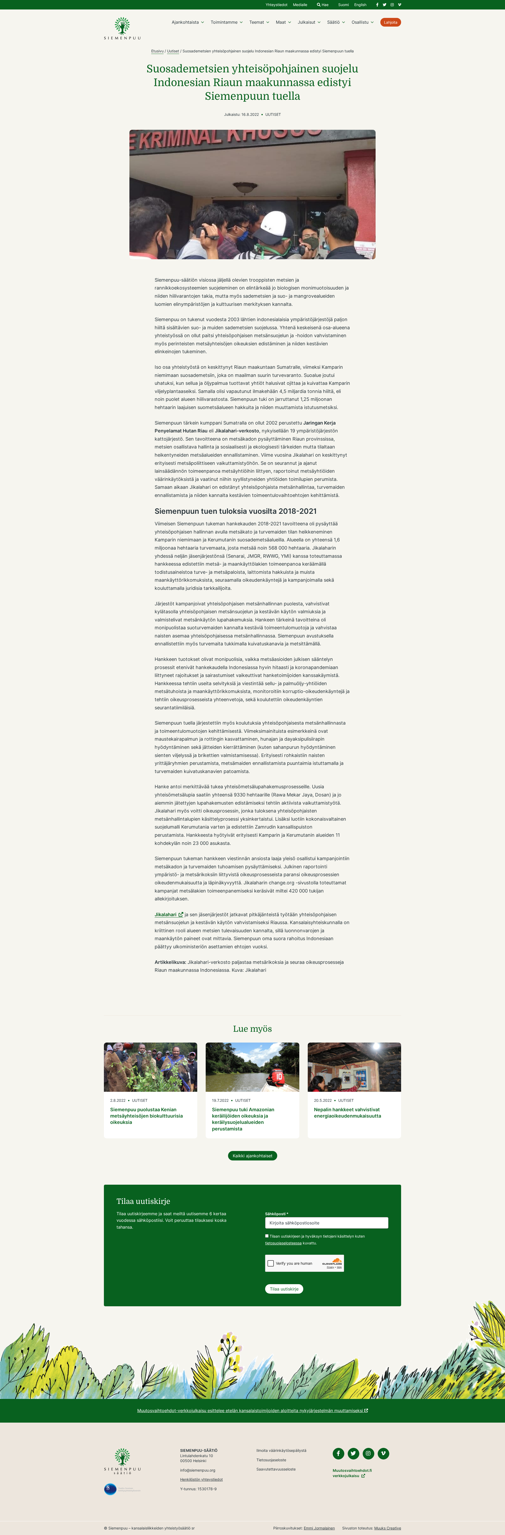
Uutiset (173, 51)
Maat (281, 22)
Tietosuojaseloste (271, 1460)
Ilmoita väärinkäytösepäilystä (281, 1450)
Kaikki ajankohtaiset (252, 1155)
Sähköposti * (277, 1214)
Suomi (343, 5)
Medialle (300, 5)
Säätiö (333, 22)
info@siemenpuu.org (197, 1470)
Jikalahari (165, 914)
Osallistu (360, 22)
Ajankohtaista (185, 22)
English (360, 5)
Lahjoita (390, 22)
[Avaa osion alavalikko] (202, 22)
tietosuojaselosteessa (283, 1243)
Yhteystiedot (276, 5)
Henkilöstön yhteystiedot (201, 1479)
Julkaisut (306, 22)
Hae (325, 5)
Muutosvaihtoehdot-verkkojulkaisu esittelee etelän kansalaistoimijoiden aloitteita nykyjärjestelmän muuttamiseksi (250, 1410)
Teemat (256, 22)
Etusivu (157, 51)
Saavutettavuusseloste (276, 1469)
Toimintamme (224, 22)
